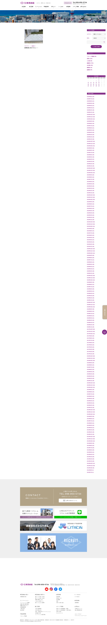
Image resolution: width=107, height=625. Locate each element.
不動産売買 (46, 6)
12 (90, 82)
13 (93, 82)
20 (93, 84)
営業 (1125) (89, 58)
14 (96, 82)
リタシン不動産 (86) (91, 56)
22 (98, 84)
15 (98, 82)
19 (90, 84)
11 (88, 82)
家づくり (53, 6)
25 (88, 85)
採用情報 (68, 6)
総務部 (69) (89, 69)
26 (90, 85)
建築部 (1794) (90, 63)
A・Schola (61, 6)
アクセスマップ (68, 2)
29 (98, 85)
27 (93, 85)
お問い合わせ (83, 6)
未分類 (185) (90, 65)
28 (96, 85)
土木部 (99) (89, 60)
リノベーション (38, 6)
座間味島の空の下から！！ (31, 47)
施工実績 (31, 6)
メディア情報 (76, 6)
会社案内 (24, 6)
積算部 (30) (89, 67)
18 (88, 84)
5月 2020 (96, 76)
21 (96, 84)
